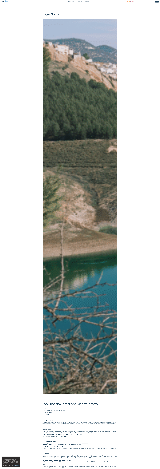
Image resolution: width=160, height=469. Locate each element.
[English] (130, 1)
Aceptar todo (16, 465)
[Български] (133, 1)
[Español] (127, 1)
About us (69, 1)
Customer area (87, 1)
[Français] (132, 1)
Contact (157, 1)
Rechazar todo (11, 465)
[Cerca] (19, 457)
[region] (11, 462)
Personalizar (5, 465)
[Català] (129, 1)
